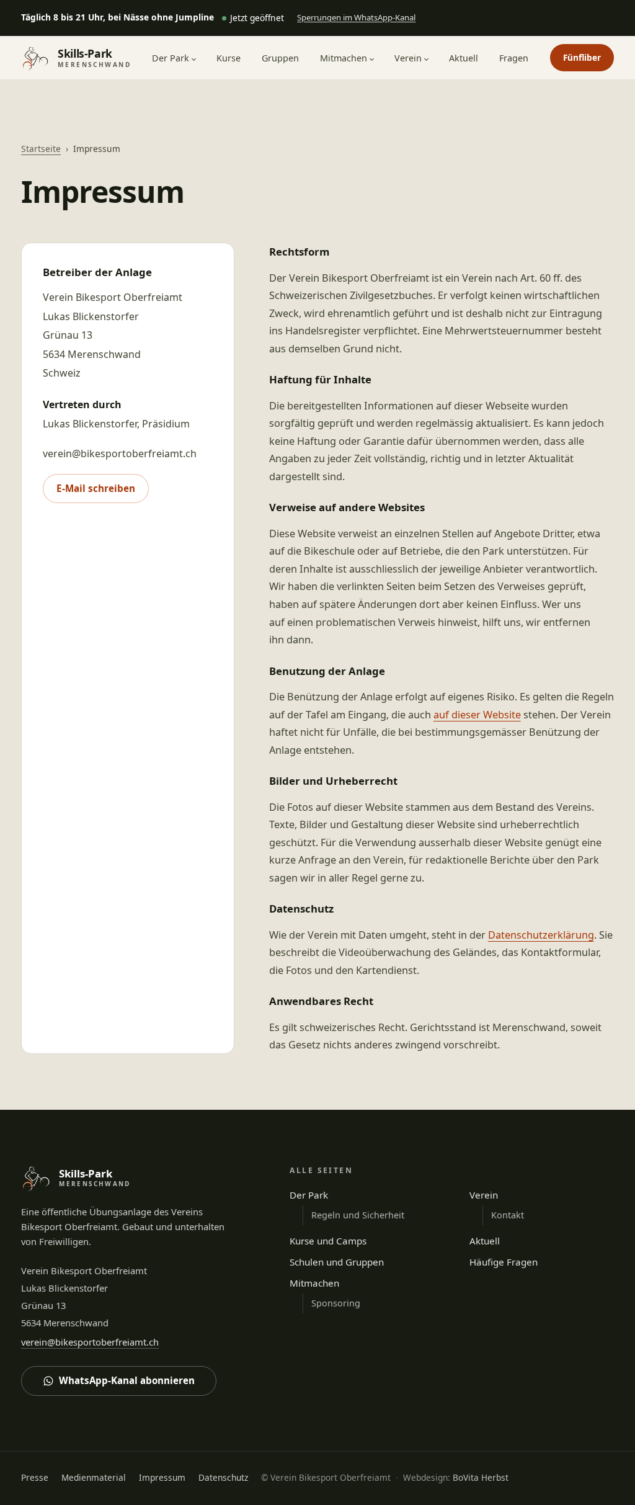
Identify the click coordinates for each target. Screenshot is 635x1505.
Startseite (41, 148)
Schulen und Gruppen (337, 1262)
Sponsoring (335, 1303)
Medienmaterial (93, 1477)
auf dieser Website (477, 714)
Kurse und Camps (328, 1241)
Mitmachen (343, 58)
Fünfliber (582, 57)
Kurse (228, 58)
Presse (34, 1477)
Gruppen (280, 58)
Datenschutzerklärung (541, 935)
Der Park (170, 58)
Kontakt (507, 1215)
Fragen (513, 58)
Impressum (162, 1477)
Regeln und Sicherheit (357, 1215)
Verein (408, 58)
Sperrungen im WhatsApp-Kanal (356, 20)
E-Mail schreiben (95, 488)
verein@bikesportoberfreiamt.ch (90, 1342)
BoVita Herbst (480, 1477)
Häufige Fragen (503, 1262)
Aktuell (463, 58)
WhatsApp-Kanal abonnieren (127, 1380)
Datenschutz (223, 1477)
